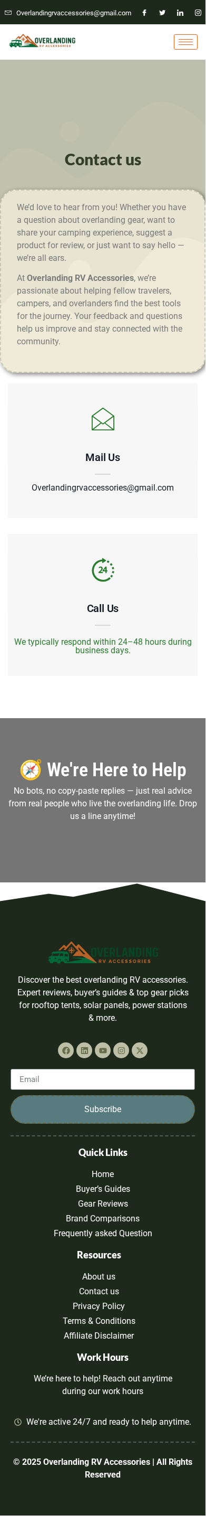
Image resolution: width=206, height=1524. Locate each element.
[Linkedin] (84, 1050)
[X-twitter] (140, 1050)
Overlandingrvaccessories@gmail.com (103, 488)
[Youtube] (103, 1050)
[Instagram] (198, 13)
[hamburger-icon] (186, 42)
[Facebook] (144, 13)
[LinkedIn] (180, 13)
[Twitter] (162, 13)
